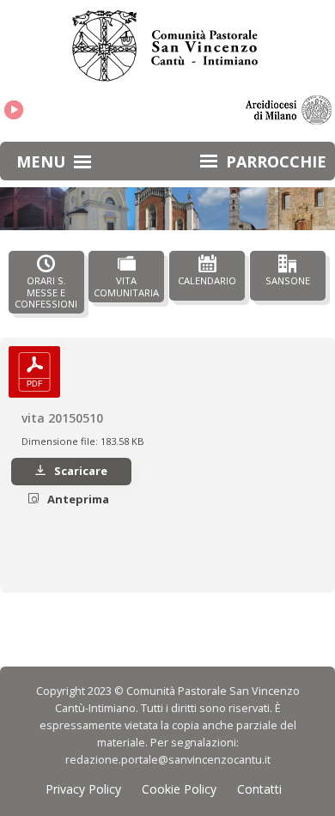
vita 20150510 (62, 418)
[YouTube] (13, 110)
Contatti (259, 789)
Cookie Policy (179, 789)
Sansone (287, 280)
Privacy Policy (83, 789)
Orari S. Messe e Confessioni (46, 292)
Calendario (207, 280)
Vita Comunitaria (126, 286)
